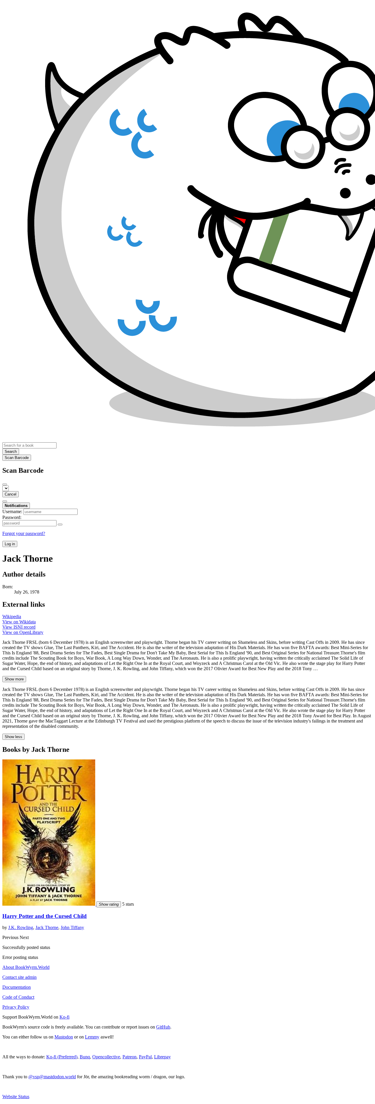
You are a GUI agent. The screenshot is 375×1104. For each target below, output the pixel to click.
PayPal (145, 1056)
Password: (11, 517)
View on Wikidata (19, 621)
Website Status (15, 1096)
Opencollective (106, 1056)
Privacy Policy (15, 1007)
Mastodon (63, 1036)
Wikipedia (11, 616)
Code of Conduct (18, 997)
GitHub (163, 1026)
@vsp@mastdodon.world (52, 1076)
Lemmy (92, 1036)
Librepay (162, 1056)
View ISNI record (18, 627)
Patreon (129, 1056)
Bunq (85, 1056)
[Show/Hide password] (60, 524)
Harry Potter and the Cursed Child (44, 916)
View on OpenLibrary (22, 632)
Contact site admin (19, 977)
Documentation (16, 987)
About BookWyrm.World (26, 967)
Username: (12, 511)
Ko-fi (64, 1016)
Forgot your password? (23, 533)
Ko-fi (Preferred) (61, 1056)
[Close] (4, 484)
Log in (10, 544)
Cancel (10, 494)
